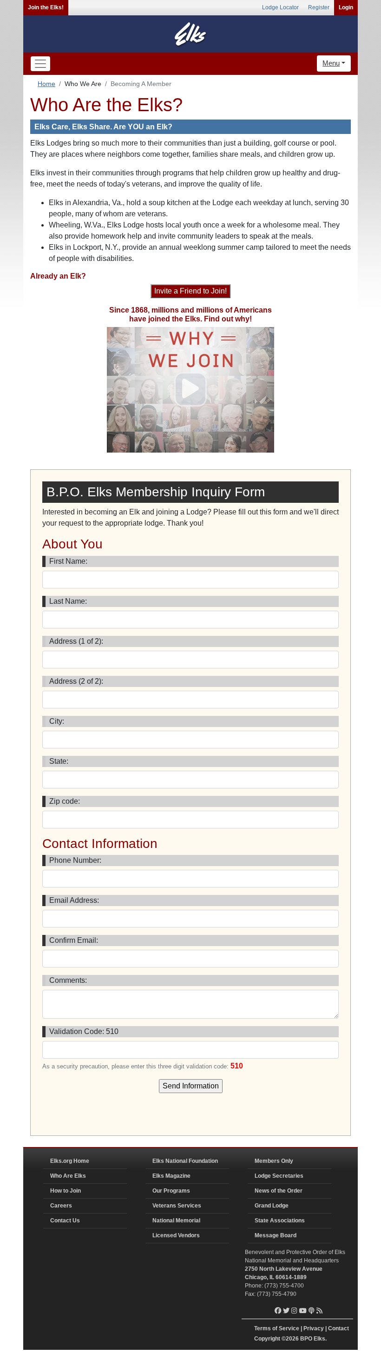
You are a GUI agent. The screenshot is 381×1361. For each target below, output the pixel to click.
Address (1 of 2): (76, 641)
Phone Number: (75, 860)
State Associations (280, 1220)
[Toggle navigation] (40, 63)
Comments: (68, 980)
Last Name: (68, 601)
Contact (338, 1328)
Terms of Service (276, 1328)
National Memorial (176, 1220)
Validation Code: (83, 1031)
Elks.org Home (69, 1161)
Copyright (267, 1338)
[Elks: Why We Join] (190, 390)
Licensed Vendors (176, 1235)
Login (346, 7)
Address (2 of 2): (76, 681)
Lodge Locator (280, 7)
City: (56, 721)
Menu (331, 63)
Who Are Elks (68, 1176)
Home (46, 83)
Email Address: (74, 900)
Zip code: (64, 801)
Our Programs (171, 1191)
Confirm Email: (73, 940)
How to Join (65, 1191)
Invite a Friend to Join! (190, 291)
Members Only (274, 1161)
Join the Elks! (46, 7)
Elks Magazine (171, 1176)
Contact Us (65, 1220)
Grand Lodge (272, 1205)
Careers (61, 1205)
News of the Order (278, 1191)
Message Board (275, 1235)
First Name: (68, 561)
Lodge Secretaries (279, 1176)
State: (58, 761)
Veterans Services (176, 1205)
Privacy (313, 1328)
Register (318, 7)
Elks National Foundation (185, 1161)
